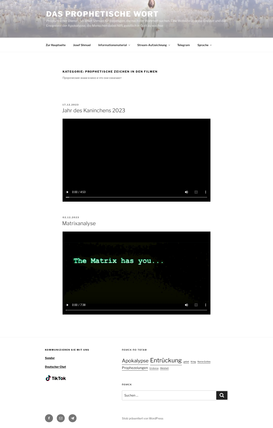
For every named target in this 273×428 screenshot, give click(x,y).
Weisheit (164, 368)
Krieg (193, 361)
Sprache (202, 45)
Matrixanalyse (79, 223)
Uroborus (153, 368)
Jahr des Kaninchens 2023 (93, 110)
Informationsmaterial (112, 45)
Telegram (183, 45)
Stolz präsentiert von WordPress (142, 418)
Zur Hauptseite (56, 45)
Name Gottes (203, 361)
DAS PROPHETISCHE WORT (102, 14)
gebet (186, 361)
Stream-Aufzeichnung (152, 45)
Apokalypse (135, 361)
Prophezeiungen (135, 368)
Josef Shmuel (82, 45)
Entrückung (166, 360)
